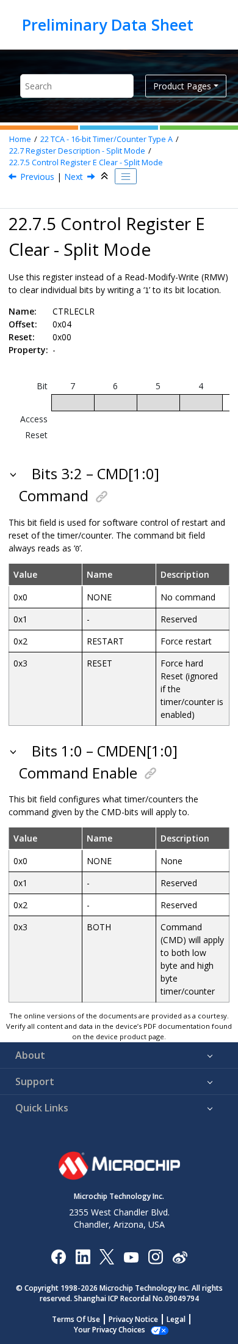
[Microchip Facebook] (58, 1256)
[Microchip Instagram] (155, 1256)
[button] (14, 473)
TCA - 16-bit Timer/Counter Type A (106, 139)
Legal (176, 1319)
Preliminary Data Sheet (107, 24)
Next (73, 176)
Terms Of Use (76, 1319)
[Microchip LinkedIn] (82, 1256)
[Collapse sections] (105, 176)
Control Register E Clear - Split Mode (86, 162)
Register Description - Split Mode (77, 151)
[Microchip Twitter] (106, 1256)
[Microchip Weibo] (179, 1257)
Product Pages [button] (182, 86)
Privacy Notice (133, 1319)
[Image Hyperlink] (131, 1257)
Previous (37, 176)
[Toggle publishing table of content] (126, 176)
